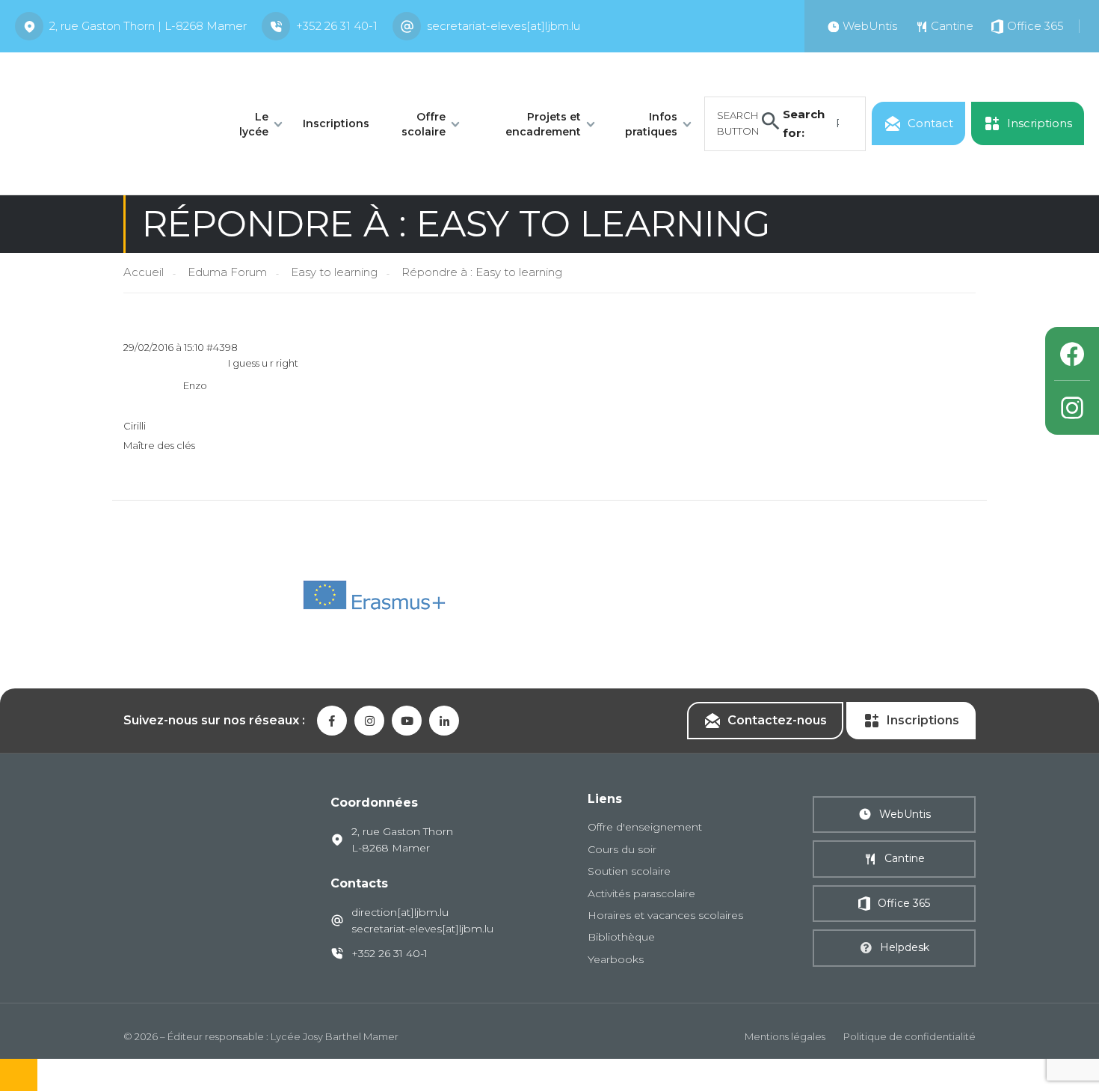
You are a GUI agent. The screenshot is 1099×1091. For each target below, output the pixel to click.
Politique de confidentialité (909, 1036)
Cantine (904, 858)
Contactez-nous (777, 720)
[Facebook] (1072, 354)
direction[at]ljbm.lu (400, 912)
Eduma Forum (227, 272)
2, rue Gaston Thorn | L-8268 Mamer (148, 26)
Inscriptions (336, 123)
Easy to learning (334, 272)
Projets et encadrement (543, 124)
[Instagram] (1072, 408)
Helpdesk (904, 947)
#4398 (222, 347)
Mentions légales (785, 1036)
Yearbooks (616, 959)
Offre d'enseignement (645, 827)
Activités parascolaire (641, 893)
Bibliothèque (621, 937)
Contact (930, 123)
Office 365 (904, 903)
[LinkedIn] (444, 721)
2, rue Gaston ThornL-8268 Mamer (402, 840)
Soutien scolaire (629, 871)
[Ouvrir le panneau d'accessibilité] (18, 1075)
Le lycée (253, 124)
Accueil (143, 272)
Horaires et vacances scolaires (665, 915)
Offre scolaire (423, 124)
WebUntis (905, 814)
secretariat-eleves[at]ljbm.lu (503, 26)
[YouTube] (407, 721)
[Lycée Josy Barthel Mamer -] (109, 122)
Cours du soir (622, 849)
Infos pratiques (651, 124)
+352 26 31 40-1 (337, 26)
